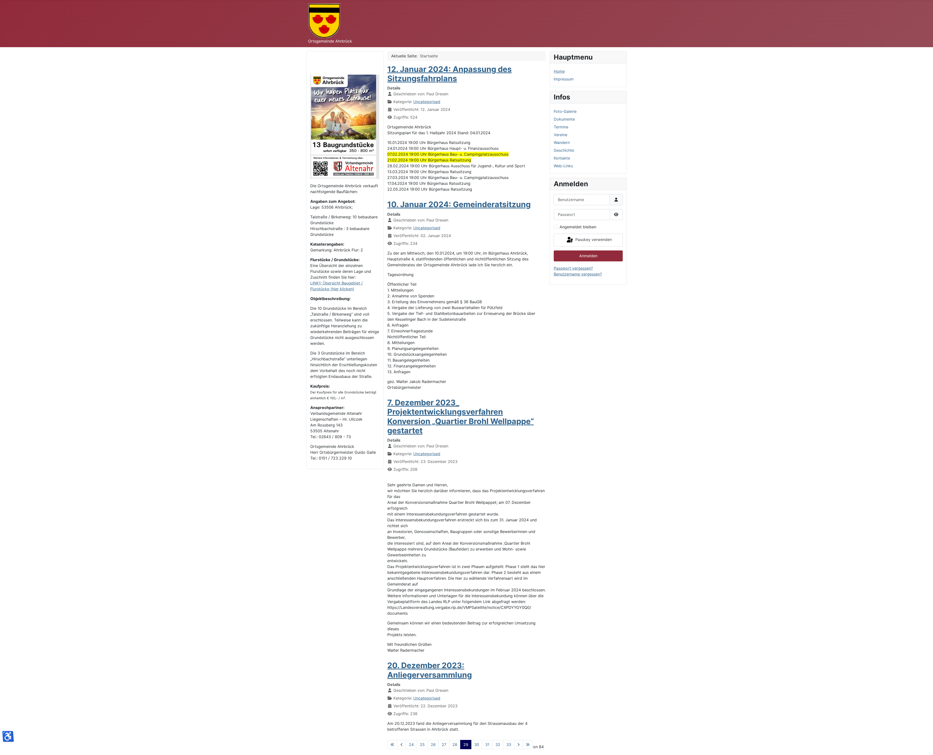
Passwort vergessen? (573, 268)
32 (497, 744)
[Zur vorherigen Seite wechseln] (401, 744)
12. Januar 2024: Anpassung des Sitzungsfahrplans (449, 73)
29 (465, 744)
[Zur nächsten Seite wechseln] (518, 744)
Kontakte (562, 158)
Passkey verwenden (593, 239)
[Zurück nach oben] (924, 746)
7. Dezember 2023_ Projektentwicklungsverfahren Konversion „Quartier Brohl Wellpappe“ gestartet (460, 416)
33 (508, 744)
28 (454, 744)
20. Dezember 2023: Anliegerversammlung (429, 670)
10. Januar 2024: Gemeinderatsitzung (459, 204)
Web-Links (563, 165)
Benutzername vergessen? (578, 274)
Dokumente (564, 119)
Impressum (564, 79)
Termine (561, 126)
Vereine (560, 134)
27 (444, 744)
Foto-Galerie (565, 111)
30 (476, 744)
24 (411, 744)
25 (422, 744)
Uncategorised (426, 101)
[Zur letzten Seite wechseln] (528, 744)
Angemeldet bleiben (578, 226)
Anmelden (588, 255)
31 (487, 744)
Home (559, 71)
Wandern (562, 142)
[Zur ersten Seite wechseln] (392, 744)
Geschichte (564, 150)
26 (433, 744)
